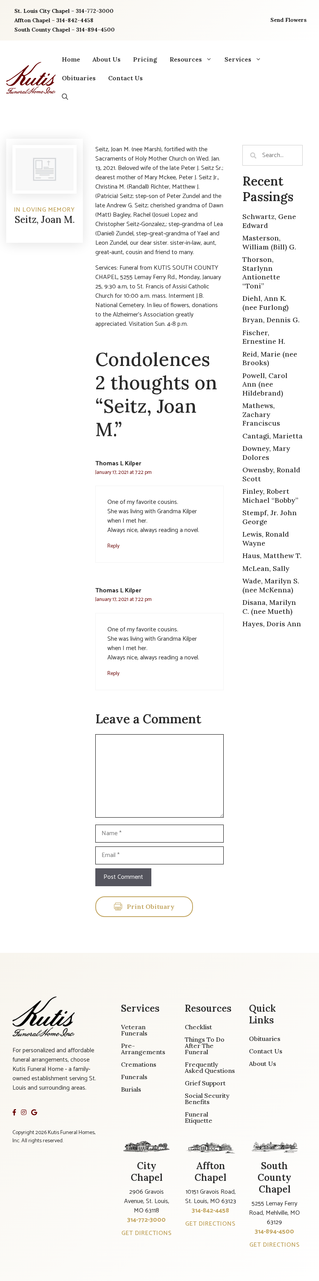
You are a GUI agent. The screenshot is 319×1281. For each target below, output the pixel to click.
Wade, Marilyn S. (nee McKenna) (270, 585)
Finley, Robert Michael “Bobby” (270, 496)
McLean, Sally (265, 568)
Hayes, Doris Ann (271, 623)
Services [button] (237, 59)
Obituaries (79, 78)
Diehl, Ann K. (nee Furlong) (265, 303)
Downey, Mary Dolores (266, 453)
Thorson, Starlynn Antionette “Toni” (261, 272)
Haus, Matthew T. (271, 555)
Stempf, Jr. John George (269, 517)
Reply (113, 546)
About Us (107, 59)
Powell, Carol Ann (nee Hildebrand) (264, 384)
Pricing (145, 59)
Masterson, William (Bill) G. (269, 242)
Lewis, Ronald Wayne (265, 539)
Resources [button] (186, 59)
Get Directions (146, 1233)
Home (71, 59)
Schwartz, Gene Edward (269, 221)
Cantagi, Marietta (272, 435)
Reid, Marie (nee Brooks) (269, 359)
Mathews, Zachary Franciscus (261, 414)
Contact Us (125, 78)
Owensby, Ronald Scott (271, 474)
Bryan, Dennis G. (271, 319)
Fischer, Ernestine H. (263, 337)
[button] (65, 96)
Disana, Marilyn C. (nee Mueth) (269, 607)
